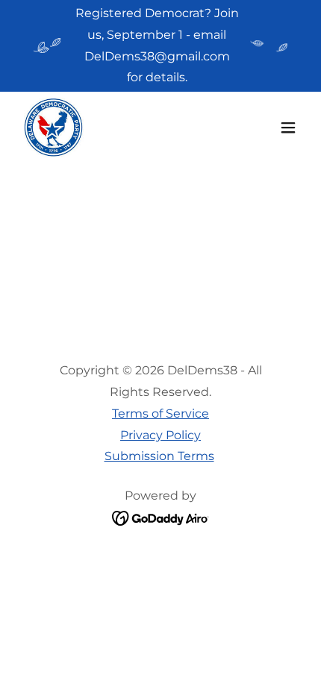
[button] (288, 127)
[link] (54, 127)
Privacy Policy (160, 435)
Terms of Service (160, 413)
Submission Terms (159, 456)
